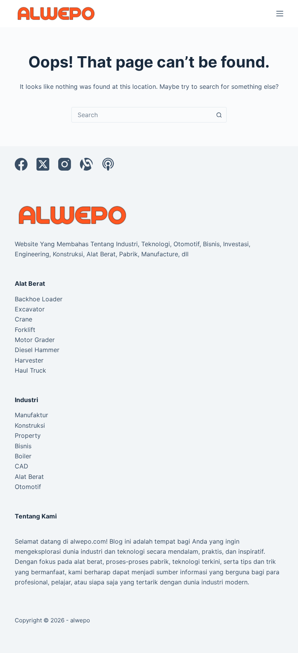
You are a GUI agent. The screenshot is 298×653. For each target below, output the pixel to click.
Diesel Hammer (37, 350)
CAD (21, 466)
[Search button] (218, 114)
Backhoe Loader (38, 299)
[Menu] (279, 13)
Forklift (25, 329)
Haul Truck (30, 370)
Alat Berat (29, 476)
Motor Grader (35, 340)
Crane (23, 319)
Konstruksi (30, 425)
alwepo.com (88, 541)
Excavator (30, 309)
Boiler (23, 456)
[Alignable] (86, 164)
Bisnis (23, 446)
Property (28, 435)
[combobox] (141, 115)
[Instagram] (64, 164)
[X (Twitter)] (42, 164)
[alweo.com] (73, 214)
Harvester (29, 360)
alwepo (80, 620)
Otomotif (28, 487)
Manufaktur (31, 415)
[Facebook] (21, 164)
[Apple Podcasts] (108, 164)
